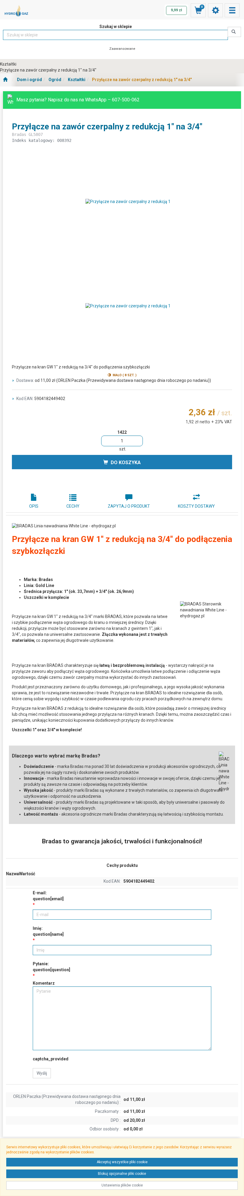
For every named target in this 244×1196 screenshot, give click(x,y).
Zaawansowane (122, 49)
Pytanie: (51, 966)
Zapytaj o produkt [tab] (129, 506)
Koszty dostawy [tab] (196, 506)
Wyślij (42, 1073)
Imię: (48, 931)
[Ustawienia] (215, 10)
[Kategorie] (232, 10)
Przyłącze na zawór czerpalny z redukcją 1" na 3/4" (142, 79)
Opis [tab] (33, 506)
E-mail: (48, 895)
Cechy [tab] (72, 506)
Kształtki (76, 79)
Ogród (55, 79)
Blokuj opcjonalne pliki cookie (122, 1174)
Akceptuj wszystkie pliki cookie (122, 1162)
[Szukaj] (234, 32)
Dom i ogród (29, 79)
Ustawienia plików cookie (122, 1185)
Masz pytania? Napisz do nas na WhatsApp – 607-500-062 (78, 100)
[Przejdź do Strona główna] (5, 79)
